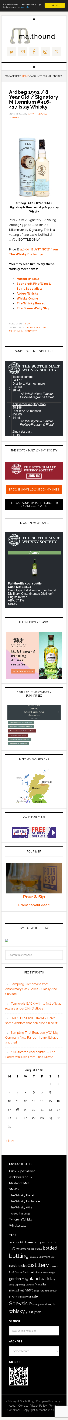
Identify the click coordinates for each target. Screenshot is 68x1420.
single (33, 1296)
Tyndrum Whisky (20, 1219)
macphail (16, 1290)
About (12, 1405)
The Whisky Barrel (31, 303)
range (36, 1291)
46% (18, 1248)
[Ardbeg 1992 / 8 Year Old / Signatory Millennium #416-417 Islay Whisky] (34, 198)
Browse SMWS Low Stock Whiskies (34, 489)
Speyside (20, 1303)
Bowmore (44, 1256)
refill (47, 1291)
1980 (23, 1249)
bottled (41, 327)
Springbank (38, 1304)
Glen (13, 1272)
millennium (16, 331)
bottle (38, 1248)
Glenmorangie (48, 1272)
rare (42, 1290)
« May (9, 1141)
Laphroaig (20, 1285)
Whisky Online (27, 298)
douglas (53, 1266)
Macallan (41, 1284)
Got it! (55, 5)
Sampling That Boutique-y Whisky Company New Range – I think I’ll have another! (32, 1037)
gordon (15, 1279)
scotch (53, 1290)
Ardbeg (30, 327)
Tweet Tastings (19, 1213)
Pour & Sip (34, 896)
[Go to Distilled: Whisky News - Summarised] (34, 744)
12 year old (31, 1242)
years (38, 1312)
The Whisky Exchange (24, 1201)
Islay (27, 323)
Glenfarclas (24, 1272)
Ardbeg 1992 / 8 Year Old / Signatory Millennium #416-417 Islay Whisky (33, 99)
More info (25, 7)
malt (29, 1290)
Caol (53, 1257)
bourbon (33, 1257)
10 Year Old (16, 1242)
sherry (13, 1296)
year (29, 1311)
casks (22, 1266)
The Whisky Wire (20, 1207)
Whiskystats (17, 1225)
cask (13, 1266)
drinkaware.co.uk (20, 1177)
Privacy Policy (38, 1405)
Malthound (34, 35)
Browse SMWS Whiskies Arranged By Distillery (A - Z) (34, 504)
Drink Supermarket (22, 1171)
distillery (38, 1265)
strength (50, 1304)
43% (12, 1248)
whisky (17, 1311)
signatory (31, 331)
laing (11, 1285)
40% (53, 1242)
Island (43, 1279)
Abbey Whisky (27, 293)
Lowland (30, 1284)
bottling (19, 1256)
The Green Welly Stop (33, 308)
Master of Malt (28, 279)
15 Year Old (44, 1242)
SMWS (14, 1189)
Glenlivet (36, 1272)
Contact (23, 1405)
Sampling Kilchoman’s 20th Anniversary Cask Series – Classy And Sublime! (31, 989)
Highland (31, 1278)
